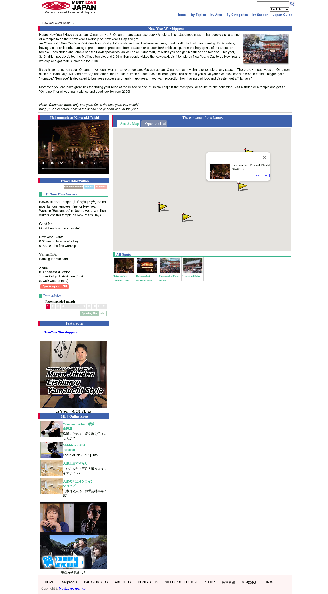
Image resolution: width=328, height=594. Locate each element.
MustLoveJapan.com (73, 588)
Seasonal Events (73, 186)
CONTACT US (148, 582)
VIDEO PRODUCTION (181, 582)
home (182, 14)
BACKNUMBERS (96, 582)
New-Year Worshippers (56, 23)
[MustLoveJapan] (69, 14)
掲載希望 (228, 582)
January (89, 186)
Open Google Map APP (55, 286)
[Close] (264, 157)
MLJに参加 (249, 582)
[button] (242, 186)
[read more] (262, 175)
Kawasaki (101, 186)
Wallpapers (69, 582)
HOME (49, 582)
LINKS (268, 582)
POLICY (209, 582)
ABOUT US (123, 582)
